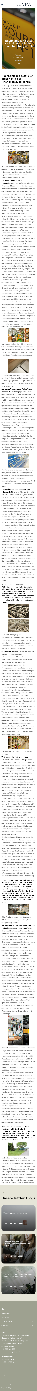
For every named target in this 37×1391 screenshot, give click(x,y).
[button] (2, 4)
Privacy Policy (6, 1384)
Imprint (3, 1376)
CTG (2, 1380)
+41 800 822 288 (8, 1349)
